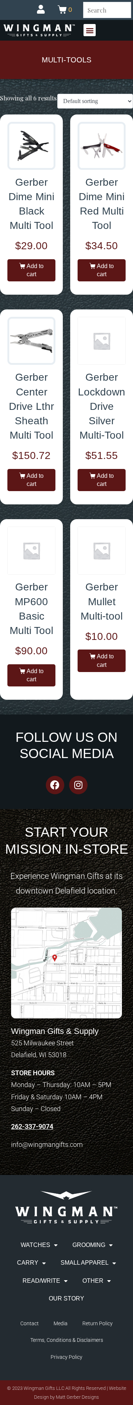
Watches (35, 1245)
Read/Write (41, 1281)
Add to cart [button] (35, 270)
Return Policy (97, 1323)
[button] (89, 30)
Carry (27, 1263)
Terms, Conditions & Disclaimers (66, 1340)
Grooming (88, 1245)
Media (61, 1323)
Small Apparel (85, 1263)
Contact (29, 1323)
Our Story (66, 1298)
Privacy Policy (66, 1357)
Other (92, 1281)
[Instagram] (78, 785)
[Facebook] (55, 785)
